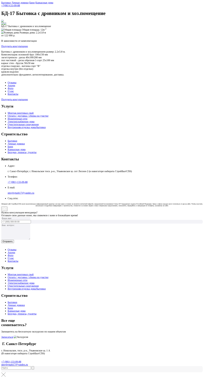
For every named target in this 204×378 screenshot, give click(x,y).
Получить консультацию (14, 46)
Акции (11, 85)
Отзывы (12, 82)
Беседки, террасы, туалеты (22, 152)
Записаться (7, 337)
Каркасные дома (44, 2)
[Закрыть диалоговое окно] (4, 209)
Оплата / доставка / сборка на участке (28, 115)
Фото (10, 88)
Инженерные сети (17, 118)
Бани (32, 2)
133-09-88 (18, 182)
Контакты (13, 94)
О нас (11, 91)
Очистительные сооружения (23, 124)
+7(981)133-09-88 (10, 5)
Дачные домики (20, 2)
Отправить (8, 241)
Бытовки (6, 2)
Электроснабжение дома (21, 121)
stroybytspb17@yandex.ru (21, 193)
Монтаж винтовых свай (21, 113)
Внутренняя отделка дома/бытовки (27, 127)
